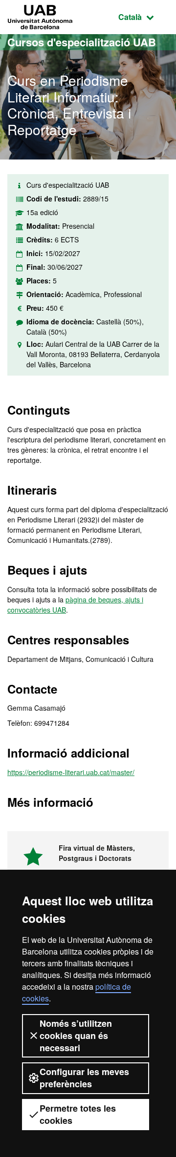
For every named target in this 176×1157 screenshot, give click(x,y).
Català (143, 16)
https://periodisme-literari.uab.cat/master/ (70, 772)
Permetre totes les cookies (78, 1114)
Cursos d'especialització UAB (81, 42)
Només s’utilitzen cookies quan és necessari (76, 1035)
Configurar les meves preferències (84, 1077)
